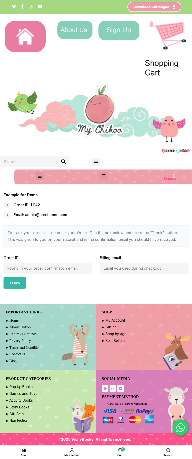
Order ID (11, 257)
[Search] (63, 161)
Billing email (110, 257)
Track (14, 283)
